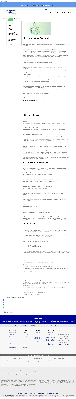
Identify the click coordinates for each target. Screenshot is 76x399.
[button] (35, 12)
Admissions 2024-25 (38, 338)
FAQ (38, 341)
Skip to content (3, 1)
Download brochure (38, 333)
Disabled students (12, 336)
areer (25, 332)
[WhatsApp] (38, 305)
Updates (35, 12)
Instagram (63, 344)
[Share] (38, 308)
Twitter (59, 344)
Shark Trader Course (50, 334)
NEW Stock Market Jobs (36, 325)
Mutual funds (50, 344)
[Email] (38, 303)
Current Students (12, 332)
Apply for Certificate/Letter (18, 325)
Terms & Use (54, 325)
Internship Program (25, 338)
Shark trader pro (51, 336)
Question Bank (25, 336)
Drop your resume (25, 343)
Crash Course (50, 332)
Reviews (12, 338)
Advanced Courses (50, 12)
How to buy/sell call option (8, 312)
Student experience (27, 325)
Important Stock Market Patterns (38, 393)
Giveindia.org (60, 325)
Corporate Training (12, 343)
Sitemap (49, 325)
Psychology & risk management (50, 343)
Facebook (67, 344)
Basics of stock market (50, 337)
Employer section (38, 343)
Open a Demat (38, 332)
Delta (4, 311)
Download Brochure (62, 12)
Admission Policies (12, 341)
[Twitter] (38, 301)
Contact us (71, 12)
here (14, 297)
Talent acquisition (25, 334)
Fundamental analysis (51, 341)
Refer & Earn (12, 334)
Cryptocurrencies (12, 347)
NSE (6, 395)
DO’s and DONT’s (27, 393)
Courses (41, 12)
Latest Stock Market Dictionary (51, 393)
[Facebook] (38, 300)
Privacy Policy (44, 325)
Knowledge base (38, 337)
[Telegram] (38, 307)
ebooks (12, 345)
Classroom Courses (38, 336)
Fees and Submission (38, 339)
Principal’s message (25, 341)
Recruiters (25, 345)
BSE (8, 395)
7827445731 (52, 5)
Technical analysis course (50, 339)
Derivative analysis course (50, 340)
